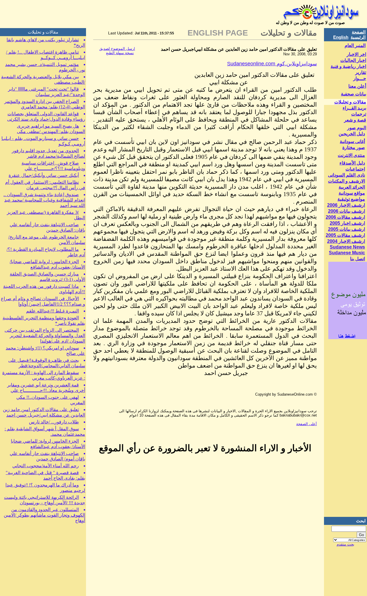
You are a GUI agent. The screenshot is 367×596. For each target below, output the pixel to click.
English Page (218, 32)
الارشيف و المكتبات (346, 181)
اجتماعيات (355, 169)
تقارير (360, 72)
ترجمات (358, 114)
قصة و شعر (355, 120)
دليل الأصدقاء (352, 163)
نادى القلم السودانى (346, 175)
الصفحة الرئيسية (358, 35)
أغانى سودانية (352, 141)
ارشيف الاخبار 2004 (346, 241)
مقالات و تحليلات (350, 101)
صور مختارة (353, 147)
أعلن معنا (357, 86)
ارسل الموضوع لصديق (117, 48)
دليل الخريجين (352, 133)
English (340, 37)
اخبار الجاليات (353, 60)
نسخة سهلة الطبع (120, 53)
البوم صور (356, 127)
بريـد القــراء (354, 107)
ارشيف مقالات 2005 (345, 235)
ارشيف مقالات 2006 (345, 217)
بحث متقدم (345, 544)
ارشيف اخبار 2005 (347, 223)
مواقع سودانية (352, 193)
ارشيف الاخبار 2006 (346, 205)
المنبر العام (355, 45)
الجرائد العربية (352, 187)
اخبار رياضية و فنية (348, 66)
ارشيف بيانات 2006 (346, 211)
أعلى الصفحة (306, 424)
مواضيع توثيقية (351, 199)
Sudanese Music (347, 252)
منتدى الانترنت (351, 155)
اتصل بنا (357, 258)
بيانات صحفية (353, 93)
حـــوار (359, 78)
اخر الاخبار (356, 54)
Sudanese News (347, 247)
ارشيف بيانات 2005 (346, 229)
